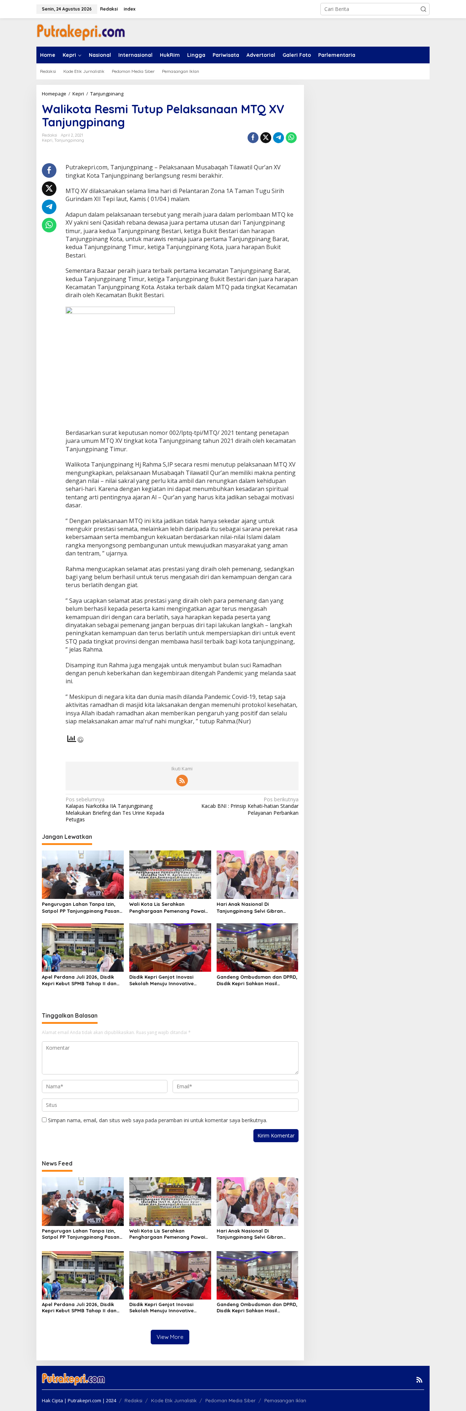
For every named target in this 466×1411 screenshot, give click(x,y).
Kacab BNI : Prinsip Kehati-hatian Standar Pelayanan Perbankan (249, 806)
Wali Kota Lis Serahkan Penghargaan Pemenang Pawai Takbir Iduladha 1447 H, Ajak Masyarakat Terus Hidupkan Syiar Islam (167, 907)
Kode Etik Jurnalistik (174, 1400)
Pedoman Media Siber (230, 1400)
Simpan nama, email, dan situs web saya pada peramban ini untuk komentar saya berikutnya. (157, 1120)
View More (170, 1336)
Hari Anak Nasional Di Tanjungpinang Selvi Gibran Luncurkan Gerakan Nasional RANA (252, 907)
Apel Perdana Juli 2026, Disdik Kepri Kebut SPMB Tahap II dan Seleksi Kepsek (79, 980)
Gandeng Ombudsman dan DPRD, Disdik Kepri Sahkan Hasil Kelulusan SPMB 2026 (257, 980)
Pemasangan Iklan (285, 1400)
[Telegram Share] (278, 137)
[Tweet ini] (265, 137)
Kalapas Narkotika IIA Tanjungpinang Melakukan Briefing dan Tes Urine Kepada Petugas (115, 809)
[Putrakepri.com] (80, 31)
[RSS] (182, 780)
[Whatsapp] (291, 137)
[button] (423, 9)
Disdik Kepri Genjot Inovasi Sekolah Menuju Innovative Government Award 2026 (161, 980)
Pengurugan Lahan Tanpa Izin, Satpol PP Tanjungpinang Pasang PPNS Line (82, 907)
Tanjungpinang (69, 140)
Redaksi (133, 1400)
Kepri (47, 140)
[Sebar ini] (253, 137)
